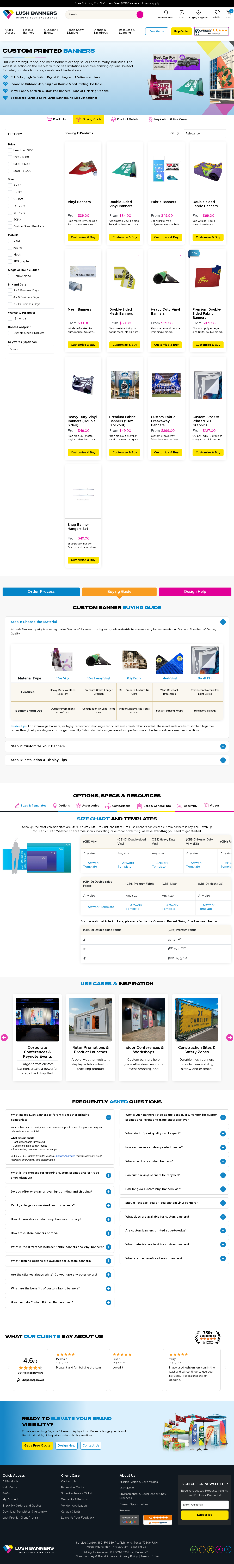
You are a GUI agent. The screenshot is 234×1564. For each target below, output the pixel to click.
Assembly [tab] (191, 806)
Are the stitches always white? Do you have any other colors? (54, 1274)
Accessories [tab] (90, 805)
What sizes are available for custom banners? (157, 1216)
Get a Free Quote (37, 1445)
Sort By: (174, 133)
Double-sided (22, 276)
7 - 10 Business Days (27, 304)
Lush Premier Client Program (21, 1517)
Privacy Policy (129, 1556)
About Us (127, 1475)
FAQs (6, 1493)
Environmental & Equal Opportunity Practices (143, 1496)
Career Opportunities (134, 1504)
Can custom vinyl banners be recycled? (152, 1175)
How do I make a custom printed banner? (154, 1147)
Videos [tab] (215, 805)
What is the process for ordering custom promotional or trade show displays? (55, 1175)
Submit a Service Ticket (77, 1493)
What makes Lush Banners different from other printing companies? (50, 1117)
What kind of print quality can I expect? (153, 1133)
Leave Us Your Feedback (77, 1517)
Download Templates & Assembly (25, 1511)
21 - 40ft (19, 212)
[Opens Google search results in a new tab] (129, 1520)
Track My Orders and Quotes (22, 1505)
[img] (30, 1367)
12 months (20, 318)
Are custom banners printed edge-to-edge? (156, 1230)
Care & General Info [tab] (157, 806)
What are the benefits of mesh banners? (153, 1258)
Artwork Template (91, 864)
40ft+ (17, 219)
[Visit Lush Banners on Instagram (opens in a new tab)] (210, 1549)
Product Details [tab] (128, 119)
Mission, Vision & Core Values (139, 1482)
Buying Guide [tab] (92, 119)
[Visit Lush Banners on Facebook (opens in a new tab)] (219, 1549)
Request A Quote (72, 1487)
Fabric (18, 247)
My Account (11, 1499)
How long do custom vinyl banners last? (153, 1189)
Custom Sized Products (29, 226)
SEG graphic (22, 261)
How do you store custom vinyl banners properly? (46, 1219)
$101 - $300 (21, 157)
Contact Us (91, 1445)
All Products (11, 1481)
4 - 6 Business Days (26, 297)
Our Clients (127, 1488)
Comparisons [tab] (121, 806)
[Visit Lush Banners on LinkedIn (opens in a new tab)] (194, 1549)
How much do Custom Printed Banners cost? (42, 1302)
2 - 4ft (18, 185)
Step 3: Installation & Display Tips (39, 760)
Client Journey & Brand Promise (96, 1556)
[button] (12, 31)
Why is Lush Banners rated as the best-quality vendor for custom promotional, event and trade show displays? (171, 1117)
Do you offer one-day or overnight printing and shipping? (51, 1191)
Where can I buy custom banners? (149, 1161)
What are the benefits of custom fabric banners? (45, 1288)
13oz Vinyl (63, 678)
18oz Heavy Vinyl (99, 678)
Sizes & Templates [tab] (33, 805)
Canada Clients (71, 1511)
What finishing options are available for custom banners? (51, 1261)
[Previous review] (9, 1367)
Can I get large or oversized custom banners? (43, 1205)
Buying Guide (119, 592)
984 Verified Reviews (30, 1373)
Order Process (41, 592)
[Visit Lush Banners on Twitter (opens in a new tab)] (227, 1549)
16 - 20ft (19, 206)
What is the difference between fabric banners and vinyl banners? (57, 1247)
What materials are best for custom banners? (157, 1244)
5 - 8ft (18, 192)
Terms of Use (149, 1556)
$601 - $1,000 (23, 171)
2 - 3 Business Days (26, 290)
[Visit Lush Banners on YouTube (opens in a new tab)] (202, 1549)
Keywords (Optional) (22, 342)
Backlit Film (205, 678)
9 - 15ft (18, 199)
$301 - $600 (22, 164)
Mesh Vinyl (170, 678)
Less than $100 (24, 150)
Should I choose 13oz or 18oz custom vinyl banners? (161, 1202)
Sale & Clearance (80, 3)
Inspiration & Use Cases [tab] (171, 119)
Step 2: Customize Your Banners (38, 746)
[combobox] (205, 133)
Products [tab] (59, 119)
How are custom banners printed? (34, 1233)
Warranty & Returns (74, 1499)
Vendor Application (74, 1505)
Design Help (195, 592)
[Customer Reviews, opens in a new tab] (211, 31)
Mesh (17, 254)
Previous (4, 1037)
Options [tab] (64, 805)
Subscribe (204, 1514)
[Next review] (225, 1367)
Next (229, 1037)
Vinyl (17, 241)
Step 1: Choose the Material (34, 622)
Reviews (125, 1510)
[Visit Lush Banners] (28, 1549)
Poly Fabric (134, 678)
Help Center (11, 1487)
